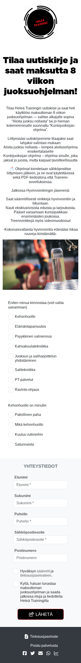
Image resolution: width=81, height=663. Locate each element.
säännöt (43, 571)
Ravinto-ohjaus (27, 389)
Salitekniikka (25, 370)
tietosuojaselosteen (35, 575)
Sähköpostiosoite (29, 532)
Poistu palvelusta (44, 645)
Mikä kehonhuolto (29, 424)
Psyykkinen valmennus (33, 336)
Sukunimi (22, 496)
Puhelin (20, 514)
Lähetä (43, 614)
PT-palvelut (24, 380)
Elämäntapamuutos (30, 326)
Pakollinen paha (28, 415)
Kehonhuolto (25, 316)
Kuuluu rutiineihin (29, 434)
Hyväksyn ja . (37, 573)
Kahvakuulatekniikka (31, 346)
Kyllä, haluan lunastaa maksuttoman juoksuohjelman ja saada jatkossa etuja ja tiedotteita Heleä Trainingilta (41, 592)
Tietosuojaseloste (44, 636)
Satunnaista (24, 444)
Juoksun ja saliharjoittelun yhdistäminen (35, 358)
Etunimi (20, 477)
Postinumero (25, 550)
